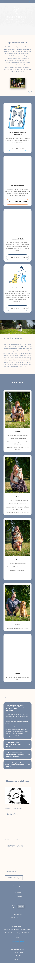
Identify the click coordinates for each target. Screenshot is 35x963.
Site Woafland (12, 814)
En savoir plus (17, 149)
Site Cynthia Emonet (15, 846)
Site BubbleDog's (14, 877)
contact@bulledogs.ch (17, 941)
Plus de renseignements (17, 257)
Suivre (21, 906)
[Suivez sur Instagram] (13, 906)
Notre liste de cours (17, 202)
